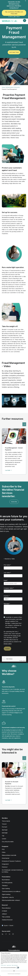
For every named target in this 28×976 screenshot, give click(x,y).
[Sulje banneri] (26, 1)
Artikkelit (4, 911)
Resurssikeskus (6, 908)
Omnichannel (5, 858)
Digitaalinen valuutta (8, 897)
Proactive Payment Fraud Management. (14, 96)
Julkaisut (4, 914)
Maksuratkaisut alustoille (9, 855)
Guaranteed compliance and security (13, 727)
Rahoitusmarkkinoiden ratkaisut (11, 900)
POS (3, 849)
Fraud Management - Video (13, 364)
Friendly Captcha (22, 660)
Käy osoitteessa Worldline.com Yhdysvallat (14, 12)
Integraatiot (5, 864)
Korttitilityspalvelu (7, 882)
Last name (7, 572)
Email (6, 580)
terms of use (16, 635)
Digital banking (6, 894)
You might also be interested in (12, 751)
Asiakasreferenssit (7, 920)
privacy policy (8, 643)
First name (7, 565)
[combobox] (13, 598)
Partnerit (4, 827)
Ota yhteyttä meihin (8, 841)
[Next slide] (24, 424)
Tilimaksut (5, 885)
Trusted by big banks (8, 687)
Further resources (12, 418)
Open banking (6, 888)
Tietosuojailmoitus (14, 950)
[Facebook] (6, 934)
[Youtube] (9, 934)
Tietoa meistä (6, 821)
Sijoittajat (4, 830)
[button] (14, 401)
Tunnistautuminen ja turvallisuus (11, 891)
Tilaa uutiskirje (6, 917)
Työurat (4, 824)
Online (3, 852)
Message (7, 603)
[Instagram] (13, 934)
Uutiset (4, 838)
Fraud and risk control (8, 706)
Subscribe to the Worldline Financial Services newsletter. (13, 491)
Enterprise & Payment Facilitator (11, 861)
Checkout (4, 867)
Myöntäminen (6, 879)
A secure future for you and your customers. (13, 518)
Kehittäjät (5, 833)
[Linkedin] (2, 934)
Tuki (3, 836)
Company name (9, 588)
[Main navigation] (24, 20)
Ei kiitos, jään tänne (14, 16)
